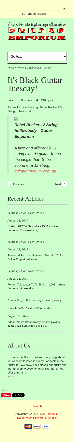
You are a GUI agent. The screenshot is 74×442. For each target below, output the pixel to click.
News (20, 67)
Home (10, 67)
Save (7, 395)
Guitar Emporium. (48, 413)
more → (12, 376)
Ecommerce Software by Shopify (37, 417)
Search (64, 9)
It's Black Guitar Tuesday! (38, 67)
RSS (27, 5)
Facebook (33, 5)
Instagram (47, 5)
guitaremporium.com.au (35, 171)
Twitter (40, 5)
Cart (34, 14)
